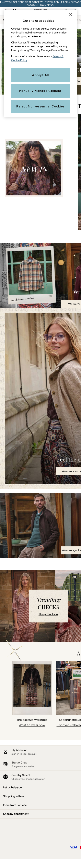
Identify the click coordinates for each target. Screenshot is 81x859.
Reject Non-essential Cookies (40, 106)
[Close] (70, 14)
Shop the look (48, 614)
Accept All (40, 75)
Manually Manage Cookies (40, 91)
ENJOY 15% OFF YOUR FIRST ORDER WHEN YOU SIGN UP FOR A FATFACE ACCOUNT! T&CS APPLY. (40, 3)
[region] (40, 63)
